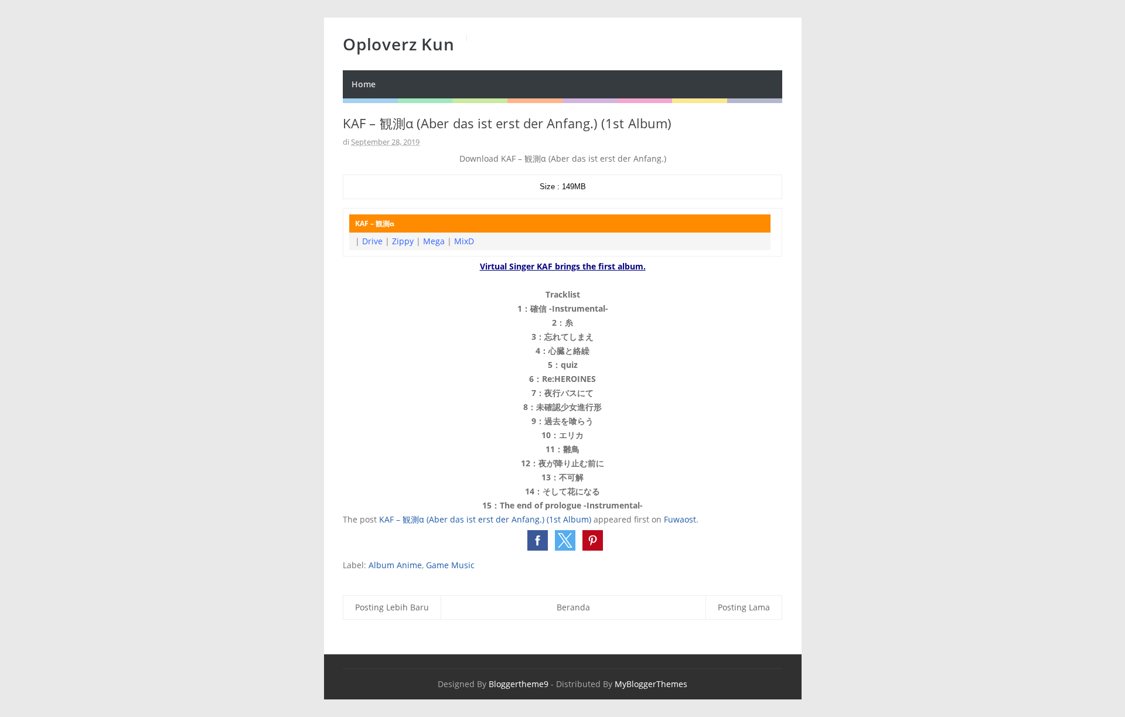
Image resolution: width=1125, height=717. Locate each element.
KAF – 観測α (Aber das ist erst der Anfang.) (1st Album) (485, 519)
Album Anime (395, 565)
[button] (537, 540)
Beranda (573, 607)
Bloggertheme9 (518, 683)
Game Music (450, 565)
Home (364, 84)
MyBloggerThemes (651, 683)
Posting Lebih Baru (392, 607)
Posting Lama (744, 607)
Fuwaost (680, 519)
